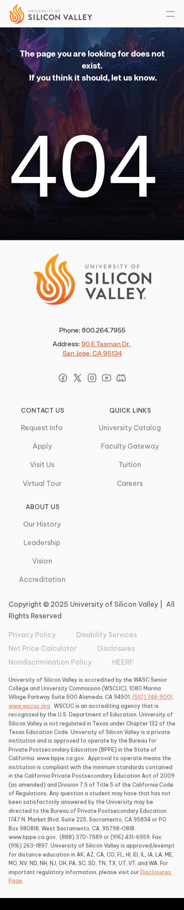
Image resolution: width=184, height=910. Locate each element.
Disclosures (116, 648)
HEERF (123, 662)
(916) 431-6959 (130, 837)
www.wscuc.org (29, 706)
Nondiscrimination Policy (50, 662)
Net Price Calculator (43, 648)
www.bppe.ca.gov (60, 758)
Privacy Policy (32, 634)
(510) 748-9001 (152, 697)
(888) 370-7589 (80, 837)
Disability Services (106, 634)
